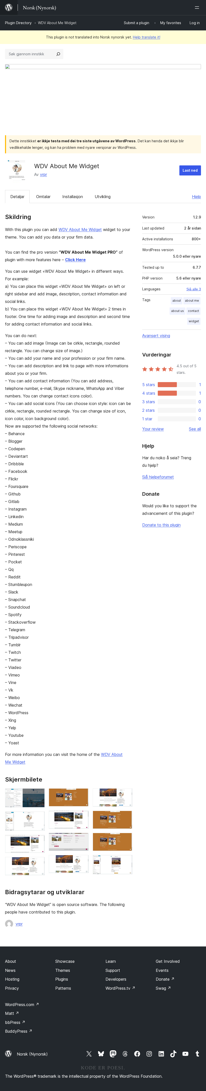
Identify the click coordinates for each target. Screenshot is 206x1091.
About (10, 961)
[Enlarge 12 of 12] (125, 861)
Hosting (12, 979)
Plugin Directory (18, 23)
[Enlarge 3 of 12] (37, 841)
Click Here (75, 259)
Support (113, 970)
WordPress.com (22, 1004)
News (10, 970)
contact (193, 311)
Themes (62, 970)
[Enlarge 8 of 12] (81, 861)
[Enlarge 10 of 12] (125, 817)
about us (177, 311)
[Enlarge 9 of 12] (125, 795)
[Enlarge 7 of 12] (81, 839)
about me (192, 300)
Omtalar (43, 196)
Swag (163, 988)
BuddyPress (18, 1031)
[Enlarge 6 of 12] (81, 817)
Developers (116, 979)
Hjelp (196, 196)
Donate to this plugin (161, 524)
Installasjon (72, 196)
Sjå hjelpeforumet (158, 476)
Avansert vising (156, 335)
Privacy (12, 988)
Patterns (63, 988)
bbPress (15, 1022)
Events (162, 970)
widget (194, 321)
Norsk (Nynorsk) (32, 1054)
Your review (153, 428)
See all (195, 428)
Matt (12, 1013)
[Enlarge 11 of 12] (125, 839)
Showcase (65, 961)
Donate (165, 979)
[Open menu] (198, 7)
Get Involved (168, 961)
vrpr (43, 174)
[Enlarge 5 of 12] (81, 795)
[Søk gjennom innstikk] (58, 54)
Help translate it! (146, 37)
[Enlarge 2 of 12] (37, 818)
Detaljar (17, 196)
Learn (111, 961)
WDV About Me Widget (80, 229)
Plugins (61, 979)
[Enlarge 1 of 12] (37, 795)
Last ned (190, 170)
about (176, 300)
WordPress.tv (120, 988)
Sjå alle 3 (193, 289)
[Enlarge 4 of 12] (37, 863)
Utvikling (103, 196)
